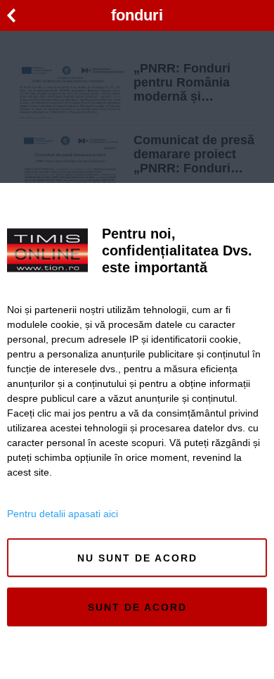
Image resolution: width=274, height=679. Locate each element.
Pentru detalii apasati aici (62, 513)
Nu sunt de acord (137, 558)
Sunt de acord (137, 607)
